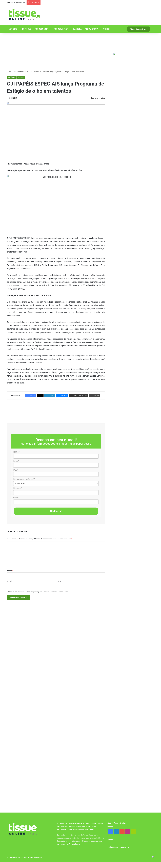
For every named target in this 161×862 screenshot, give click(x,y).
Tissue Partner (60, 29)
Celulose (29, 72)
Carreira (77, 29)
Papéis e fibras (19, 72)
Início (10, 72)
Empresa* (17, 488)
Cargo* (16, 497)
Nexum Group (91, 29)
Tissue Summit (41, 29)
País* (15, 470)
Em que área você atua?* (24, 479)
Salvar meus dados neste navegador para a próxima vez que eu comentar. (38, 592)
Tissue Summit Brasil (138, 29)
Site (59, 581)
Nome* (16, 452)
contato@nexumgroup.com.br (118, 847)
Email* (16, 461)
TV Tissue (26, 29)
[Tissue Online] (24, 14)
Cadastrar (56, 511)
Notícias (13, 29)
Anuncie (106, 29)
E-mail (10, 581)
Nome (10, 570)
